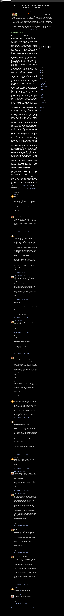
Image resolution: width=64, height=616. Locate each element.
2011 (41, 105)
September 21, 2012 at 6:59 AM (22, 353)
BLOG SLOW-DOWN (44, 86)
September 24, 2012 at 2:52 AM (22, 417)
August (42, 94)
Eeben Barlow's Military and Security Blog (32, 6)
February (43, 102)
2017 (41, 70)
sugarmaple (16, 399)
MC (14, 420)
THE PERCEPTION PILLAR (46, 88)
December (43, 80)
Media (21, 188)
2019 (41, 67)
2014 (41, 75)
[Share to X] (14, 187)
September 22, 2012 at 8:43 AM (22, 396)
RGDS (20, 590)
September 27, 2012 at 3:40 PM (22, 525)
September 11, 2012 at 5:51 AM (21, 272)
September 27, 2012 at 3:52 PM (22, 584)
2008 (41, 110)
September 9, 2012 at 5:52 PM (21, 212)
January (42, 103)
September (43, 83)
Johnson (15, 587)
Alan (15, 194)
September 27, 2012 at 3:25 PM (22, 490)
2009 (41, 109)
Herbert (15, 234)
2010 (41, 107)
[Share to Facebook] (15, 187)
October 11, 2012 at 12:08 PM (21, 591)
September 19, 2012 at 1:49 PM (22, 332)
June (42, 97)
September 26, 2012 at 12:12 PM (22, 454)
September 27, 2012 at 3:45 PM (22, 552)
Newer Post (13, 607)
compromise (17, 188)
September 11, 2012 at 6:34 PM (21, 299)
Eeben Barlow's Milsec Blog (19, 215)
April (42, 99)
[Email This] (12, 187)
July (42, 95)
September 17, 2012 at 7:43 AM (22, 317)
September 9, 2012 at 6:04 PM (21, 231)
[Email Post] (33, 185)
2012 (41, 78)
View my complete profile (32, 29)
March (42, 100)
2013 (41, 77)
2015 (41, 73)
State (35, 188)
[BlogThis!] (13, 187)
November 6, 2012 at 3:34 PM (21, 603)
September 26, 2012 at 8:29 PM (22, 468)
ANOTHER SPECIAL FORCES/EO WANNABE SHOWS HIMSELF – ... (46, 91)
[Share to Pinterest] (16, 187)
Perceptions (25, 188)
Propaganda (31, 188)
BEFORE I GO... (44, 84)
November (43, 81)
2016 (41, 72)
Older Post (35, 607)
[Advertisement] (45, 56)
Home (24, 607)
